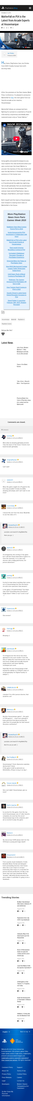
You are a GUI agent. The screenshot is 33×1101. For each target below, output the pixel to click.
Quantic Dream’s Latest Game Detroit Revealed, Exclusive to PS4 (16, 295)
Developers (5, 1084)
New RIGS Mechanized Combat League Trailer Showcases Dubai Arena (16, 268)
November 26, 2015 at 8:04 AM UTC (15, 857)
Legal (3, 1081)
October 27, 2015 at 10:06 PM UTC (15, 651)
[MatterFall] (16, 80)
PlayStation (11, 8)
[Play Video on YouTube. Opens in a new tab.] (28, 47)
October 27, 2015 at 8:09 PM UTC (15, 610)
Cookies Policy (21, 1074)
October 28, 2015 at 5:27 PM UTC (15, 785)
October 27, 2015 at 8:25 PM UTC (15, 630)
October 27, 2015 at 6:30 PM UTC (15, 462)
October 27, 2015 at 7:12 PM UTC (15, 550)
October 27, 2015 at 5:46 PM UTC (15, 438)
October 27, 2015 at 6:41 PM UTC (15, 482)
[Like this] (23, 911)
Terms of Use (21, 1071)
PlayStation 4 (21, 319)
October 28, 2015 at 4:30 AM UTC (15, 711)
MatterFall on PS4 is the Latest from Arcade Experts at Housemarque (16, 242)
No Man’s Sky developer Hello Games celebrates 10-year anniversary (24, 904)
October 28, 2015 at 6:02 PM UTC (15, 807)
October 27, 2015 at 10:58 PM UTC (15, 689)
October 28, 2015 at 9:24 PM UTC (15, 835)
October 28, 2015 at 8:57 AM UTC (15, 759)
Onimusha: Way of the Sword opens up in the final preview (23, 935)
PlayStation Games (7, 323)
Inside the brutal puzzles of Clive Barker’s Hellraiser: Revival (24, 999)
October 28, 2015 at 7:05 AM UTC (16, 527)
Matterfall (13, 319)
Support (19, 1067)
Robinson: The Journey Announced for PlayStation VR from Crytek (16, 282)
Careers (19, 1077)
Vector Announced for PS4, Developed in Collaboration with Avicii (16, 234)
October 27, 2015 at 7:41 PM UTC (15, 577)
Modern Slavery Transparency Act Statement (23, 1086)
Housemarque (5, 319)
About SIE (5, 1071)
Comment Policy (7, 1067)
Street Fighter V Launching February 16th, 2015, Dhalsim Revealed (16, 303)
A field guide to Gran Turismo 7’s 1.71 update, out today (23, 983)
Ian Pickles (11, 53)
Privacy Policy (6, 1074)
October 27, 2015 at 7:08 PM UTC (15, 508)
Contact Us (20, 1081)
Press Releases (7, 1077)
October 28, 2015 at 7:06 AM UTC (16, 736)
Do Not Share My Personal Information (7, 1094)
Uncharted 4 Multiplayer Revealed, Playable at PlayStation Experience (16, 255)
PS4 (12, 98)
